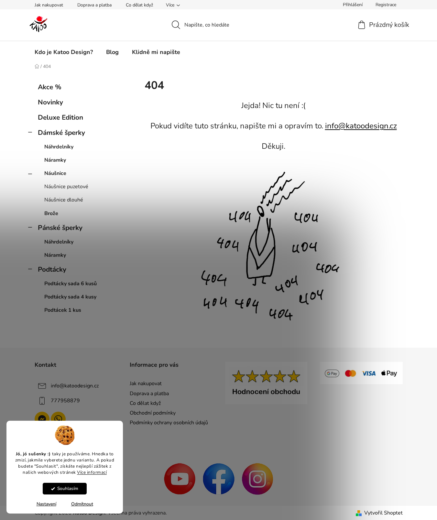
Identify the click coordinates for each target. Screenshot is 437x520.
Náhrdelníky (58, 146)
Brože (51, 213)
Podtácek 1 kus (62, 310)
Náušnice (55, 173)
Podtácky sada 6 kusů (70, 283)
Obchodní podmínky (153, 413)
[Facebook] (218, 478)
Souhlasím (67, 488)
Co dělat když (139, 5)
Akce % (49, 87)
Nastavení (46, 504)
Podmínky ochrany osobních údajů (169, 422)
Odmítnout (82, 504)
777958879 (65, 400)
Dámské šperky (61, 132)
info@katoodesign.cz (361, 126)
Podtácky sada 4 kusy (70, 296)
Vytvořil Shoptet (383, 512)
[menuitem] (63, 52)
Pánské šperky (60, 227)
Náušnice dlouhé (63, 199)
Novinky (50, 102)
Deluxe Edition (60, 117)
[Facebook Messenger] (42, 419)
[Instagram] (257, 478)
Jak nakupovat (49, 5)
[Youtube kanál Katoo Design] (180, 478)
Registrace (386, 5)
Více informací (92, 472)
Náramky (55, 160)
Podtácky (52, 269)
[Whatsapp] (58, 419)
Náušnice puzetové (66, 186)
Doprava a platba (94, 5)
